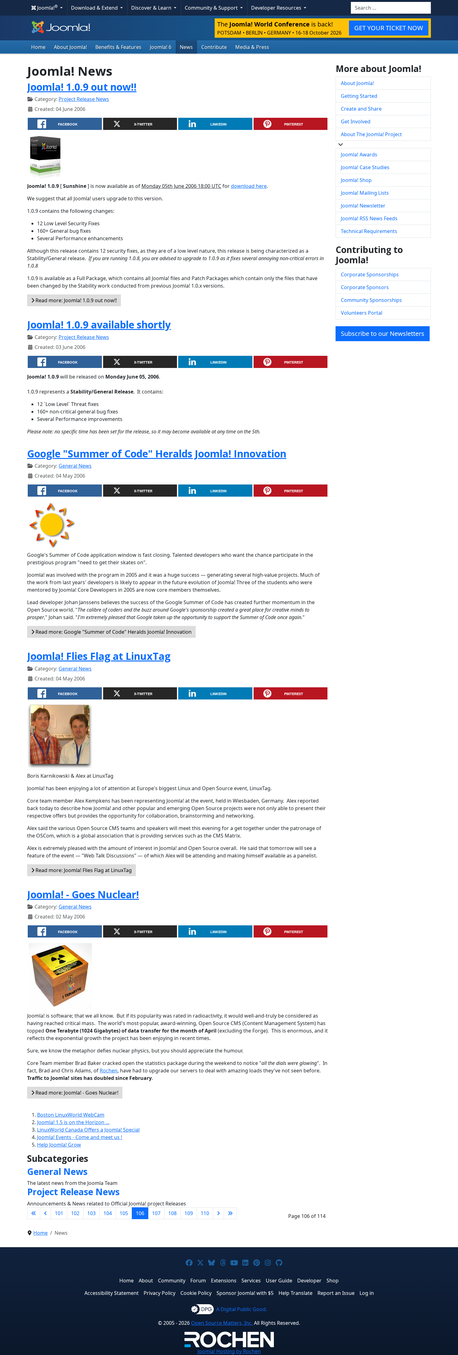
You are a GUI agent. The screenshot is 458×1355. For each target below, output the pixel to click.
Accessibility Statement (111, 1293)
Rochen (108, 1070)
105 (124, 1213)
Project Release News (84, 99)
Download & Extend (95, 7)
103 (91, 1213)
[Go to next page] (218, 1213)
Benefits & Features (118, 47)
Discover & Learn (152, 7)
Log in (367, 1293)
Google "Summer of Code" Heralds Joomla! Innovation (156, 453)
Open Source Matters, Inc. (222, 1322)
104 (107, 1213)
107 (156, 1213)
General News (75, 465)
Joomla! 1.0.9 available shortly (99, 324)
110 (205, 1213)
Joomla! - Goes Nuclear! (83, 894)
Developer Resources (277, 7)
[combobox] (391, 8)
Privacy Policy (159, 1293)
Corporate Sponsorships (370, 274)
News (186, 47)
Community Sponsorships (371, 300)
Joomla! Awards (359, 154)
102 (75, 1213)
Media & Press (252, 47)
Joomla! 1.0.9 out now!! (81, 86)
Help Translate (295, 1293)
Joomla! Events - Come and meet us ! (79, 1137)
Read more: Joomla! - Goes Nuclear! (76, 1092)
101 (59, 1213)
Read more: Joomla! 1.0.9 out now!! (75, 300)
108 (172, 1213)
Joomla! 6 (160, 47)
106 (140, 1213)
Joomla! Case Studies (365, 167)
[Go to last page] (230, 1213)
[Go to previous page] (45, 1213)
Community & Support (212, 7)
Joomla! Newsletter (363, 205)
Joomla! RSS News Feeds (369, 218)
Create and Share (361, 108)
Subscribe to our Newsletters (382, 333)
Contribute (214, 47)
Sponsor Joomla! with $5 (245, 1293)
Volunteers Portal (361, 312)
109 (188, 1213)
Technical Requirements (369, 231)
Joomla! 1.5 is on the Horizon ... (73, 1122)
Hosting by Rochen (229, 1351)
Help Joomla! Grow (59, 1144)
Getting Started (359, 96)
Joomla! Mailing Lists (365, 192)
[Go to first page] (33, 1213)
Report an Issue (336, 1293)
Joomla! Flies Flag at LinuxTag (98, 656)
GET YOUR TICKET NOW (388, 28)
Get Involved (355, 121)
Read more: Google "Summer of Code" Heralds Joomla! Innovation (113, 631)
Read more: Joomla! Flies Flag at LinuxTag (83, 870)
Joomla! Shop (356, 180)
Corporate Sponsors (365, 287)
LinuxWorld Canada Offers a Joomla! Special (88, 1129)
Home (38, 47)
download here (249, 186)
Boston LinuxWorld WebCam (70, 1114)
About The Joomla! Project (371, 134)
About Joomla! (70, 47)
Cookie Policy (196, 1293)
